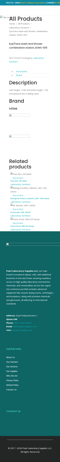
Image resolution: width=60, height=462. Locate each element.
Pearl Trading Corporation (32, 2)
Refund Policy (12, 385)
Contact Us (11, 389)
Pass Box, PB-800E (18, 181)
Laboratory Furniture (19, 27)
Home (12, 23)
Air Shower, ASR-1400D (20, 212)
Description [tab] (21, 71)
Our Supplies (12, 371)
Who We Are (12, 375)
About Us (10, 357)
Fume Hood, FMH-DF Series (22, 226)
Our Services (12, 366)
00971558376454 (22, 322)
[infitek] (19, 115)
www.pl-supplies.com (22, 330)
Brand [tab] (19, 75)
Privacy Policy (12, 380)
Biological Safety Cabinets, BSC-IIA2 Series (29, 198)
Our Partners (12, 362)
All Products (24, 23)
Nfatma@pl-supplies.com (25, 326)
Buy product (18, 178)
